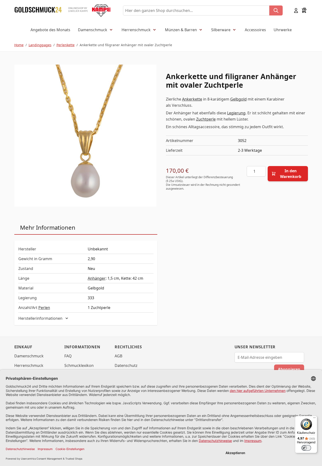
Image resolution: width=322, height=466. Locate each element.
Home (19, 45)
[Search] (276, 10)
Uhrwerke (283, 29)
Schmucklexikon (79, 365)
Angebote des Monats (50, 29)
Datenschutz (126, 365)
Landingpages (40, 45)
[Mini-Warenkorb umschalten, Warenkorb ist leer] (304, 10)
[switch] (306, 448)
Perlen (44, 307)
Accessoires (255, 29)
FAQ (68, 356)
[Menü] (314, 419)
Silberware (220, 29)
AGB (118, 356)
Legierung (236, 113)
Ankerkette (192, 99)
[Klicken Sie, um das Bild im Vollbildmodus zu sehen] (85, 136)
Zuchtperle (206, 119)
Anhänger (97, 278)
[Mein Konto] (296, 10)
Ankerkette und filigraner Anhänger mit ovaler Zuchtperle (126, 45)
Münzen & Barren (181, 29)
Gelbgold (238, 99)
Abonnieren (289, 369)
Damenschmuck (92, 29)
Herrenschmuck (136, 29)
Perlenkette (65, 45)
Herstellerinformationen (40, 318)
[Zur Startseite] (38, 10)
